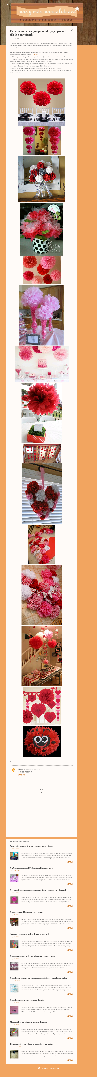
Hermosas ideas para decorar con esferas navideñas (31, 1044)
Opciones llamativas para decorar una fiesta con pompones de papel (38, 890)
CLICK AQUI (34, 55)
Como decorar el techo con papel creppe (26, 912)
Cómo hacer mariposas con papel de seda (27, 1000)
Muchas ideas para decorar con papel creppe (28, 1022)
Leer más (70, 862)
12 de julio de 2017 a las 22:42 (32, 769)
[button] (72, 30)
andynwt (53, 1072)
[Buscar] (89, 5)
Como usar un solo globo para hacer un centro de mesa (32, 956)
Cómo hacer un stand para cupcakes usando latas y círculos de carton (38, 978)
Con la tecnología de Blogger (50, 1068)
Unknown (20, 769)
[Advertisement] (85, 54)
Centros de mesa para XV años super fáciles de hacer (31, 868)
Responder (21, 775)
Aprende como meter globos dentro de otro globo (30, 934)
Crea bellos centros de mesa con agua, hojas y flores (31, 846)
